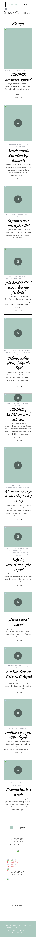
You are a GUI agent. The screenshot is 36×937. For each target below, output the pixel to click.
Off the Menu (16, 278)
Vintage (26, 70)
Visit (17, 354)
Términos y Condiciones (18, 930)
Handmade (18, 276)
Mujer (18, 146)
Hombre (25, 403)
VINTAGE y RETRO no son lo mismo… (18, 414)
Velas (24, 554)
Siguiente (22, 828)
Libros (19, 70)
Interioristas (13, 552)
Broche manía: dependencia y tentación (18, 155)
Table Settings (14, 554)
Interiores (10, 70)
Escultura (25, 548)
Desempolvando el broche (18, 792)
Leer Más (18, 97)
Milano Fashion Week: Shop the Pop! (18, 363)
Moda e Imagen (17, 215)
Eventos (9, 276)
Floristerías (12, 550)
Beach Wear (11, 614)
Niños (7, 278)
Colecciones (23, 485)
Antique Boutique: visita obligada (18, 734)
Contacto (26, 4)
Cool (6, 350)
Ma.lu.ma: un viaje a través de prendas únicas (18, 496)
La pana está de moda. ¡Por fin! (18, 223)
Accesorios (14, 143)
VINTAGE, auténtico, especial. (18, 77)
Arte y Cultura (14, 403)
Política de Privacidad (17, 928)
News (24, 146)
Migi (19, 145)
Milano (21, 350)
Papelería (24, 552)
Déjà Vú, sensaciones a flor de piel (18, 564)
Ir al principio (17, 932)
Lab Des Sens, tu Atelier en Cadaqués (18, 674)
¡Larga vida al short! (18, 622)
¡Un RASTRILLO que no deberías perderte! (18, 287)
